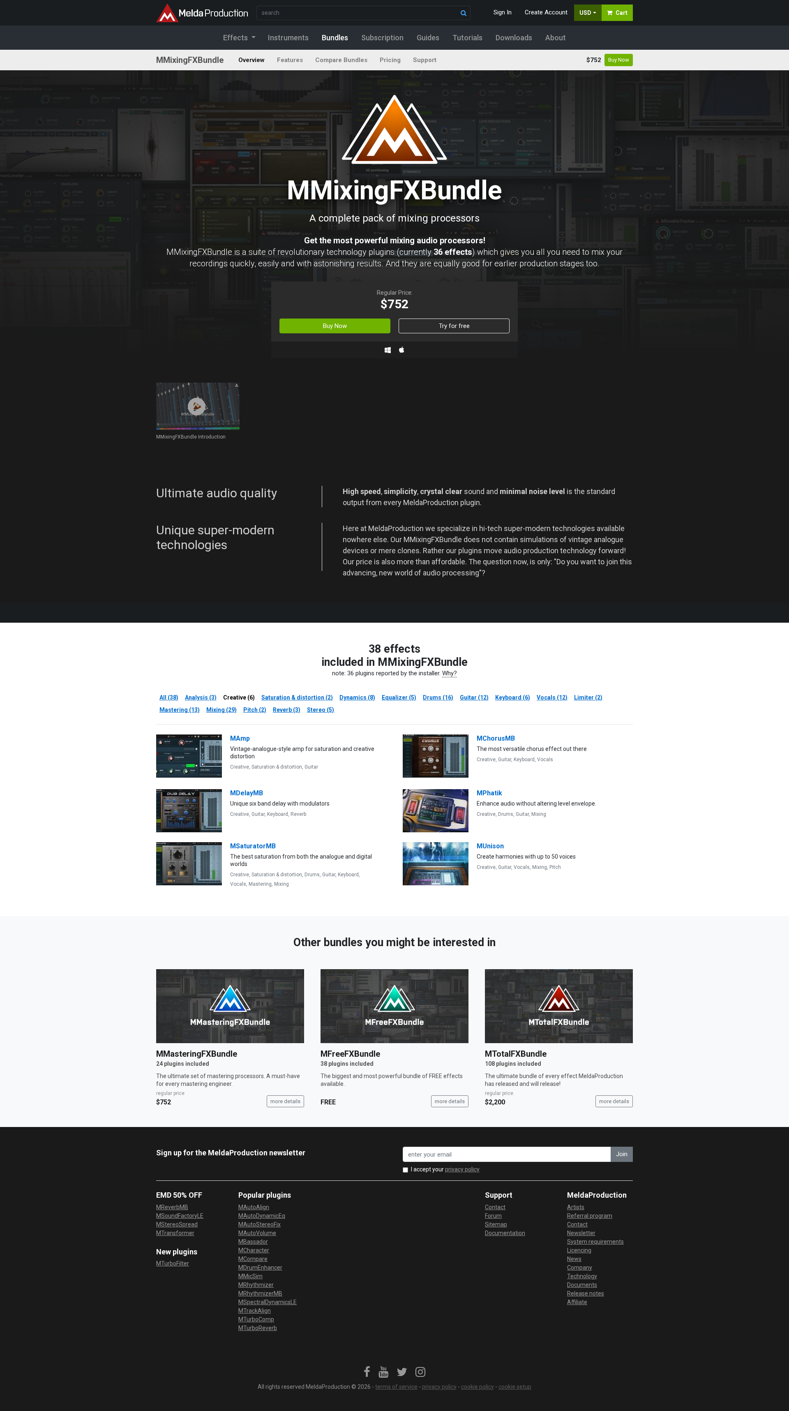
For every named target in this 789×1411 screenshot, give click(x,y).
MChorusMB (496, 738)
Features (290, 60)
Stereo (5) (320, 710)
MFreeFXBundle (350, 1054)
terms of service (396, 1386)
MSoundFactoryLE (179, 1215)
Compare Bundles (341, 60)
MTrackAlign (254, 1310)
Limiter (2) (588, 697)
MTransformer (175, 1233)
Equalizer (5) (399, 697)
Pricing (390, 60)
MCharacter (253, 1250)
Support (424, 60)
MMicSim (250, 1276)
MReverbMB (172, 1207)
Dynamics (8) (357, 697)
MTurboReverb (257, 1328)
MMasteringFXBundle (196, 1054)
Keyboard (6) (512, 697)
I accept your (445, 1169)
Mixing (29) (221, 710)
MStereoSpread (177, 1224)
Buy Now (618, 60)
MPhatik (489, 793)
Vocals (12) (552, 697)
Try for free (454, 326)
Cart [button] (622, 12)
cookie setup (514, 1386)
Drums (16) (438, 697)
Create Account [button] (546, 12)
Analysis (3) (201, 697)
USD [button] (585, 12)
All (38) (168, 697)
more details (285, 1101)
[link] (367, 1372)
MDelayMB (246, 793)
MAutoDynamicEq (261, 1215)
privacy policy (462, 1169)
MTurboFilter (172, 1263)
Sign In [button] (503, 12)
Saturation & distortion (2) (297, 697)
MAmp (240, 738)
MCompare (253, 1259)
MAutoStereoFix (259, 1224)
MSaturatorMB (253, 846)
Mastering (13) (179, 710)
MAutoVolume (257, 1233)
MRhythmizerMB (260, 1293)
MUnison (490, 846)
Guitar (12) (474, 697)
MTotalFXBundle (516, 1054)
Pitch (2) (254, 710)
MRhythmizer (256, 1285)
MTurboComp (256, 1319)
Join (622, 1154)
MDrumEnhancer (260, 1267)
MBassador (253, 1241)
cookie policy (477, 1386)
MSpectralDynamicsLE (267, 1302)
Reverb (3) (286, 710)
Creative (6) (239, 697)
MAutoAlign (253, 1207)
